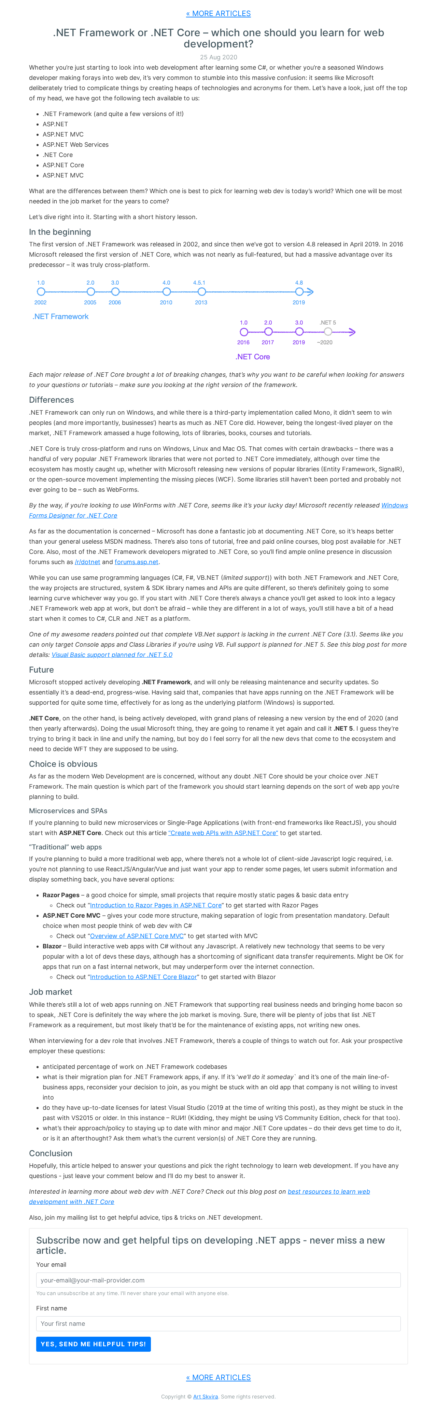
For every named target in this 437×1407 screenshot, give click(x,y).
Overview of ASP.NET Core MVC (137, 935)
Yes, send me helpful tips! (93, 1344)
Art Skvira (205, 1396)
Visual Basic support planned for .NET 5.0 (112, 654)
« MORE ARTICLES (218, 13)
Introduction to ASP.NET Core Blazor (143, 976)
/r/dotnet (87, 561)
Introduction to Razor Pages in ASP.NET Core (156, 905)
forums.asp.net (136, 561)
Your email (51, 1264)
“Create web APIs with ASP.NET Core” (223, 832)
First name (51, 1308)
